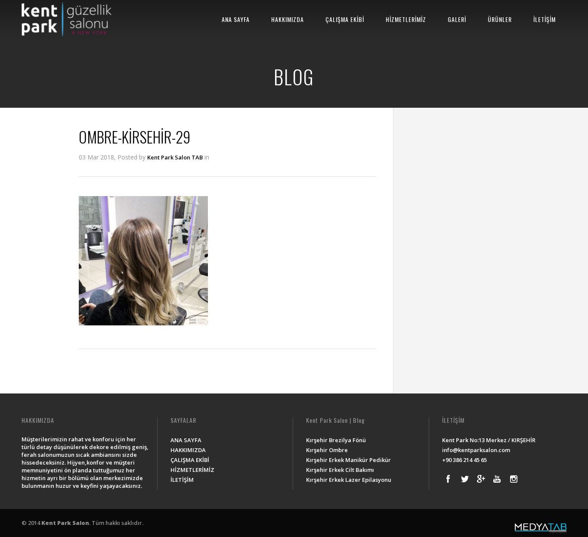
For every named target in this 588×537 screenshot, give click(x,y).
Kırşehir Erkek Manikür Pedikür (348, 460)
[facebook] (448, 479)
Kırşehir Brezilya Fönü (336, 440)
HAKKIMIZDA (287, 19)
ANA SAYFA (236, 19)
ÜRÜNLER (500, 19)
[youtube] (497, 479)
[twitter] (464, 479)
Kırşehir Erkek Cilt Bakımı (340, 470)
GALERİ (457, 19)
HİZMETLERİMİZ (406, 19)
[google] (481, 479)
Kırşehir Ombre (327, 450)
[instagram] (514, 479)
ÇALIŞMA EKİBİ (344, 19)
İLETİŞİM (544, 19)
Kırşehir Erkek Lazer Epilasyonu (348, 480)
